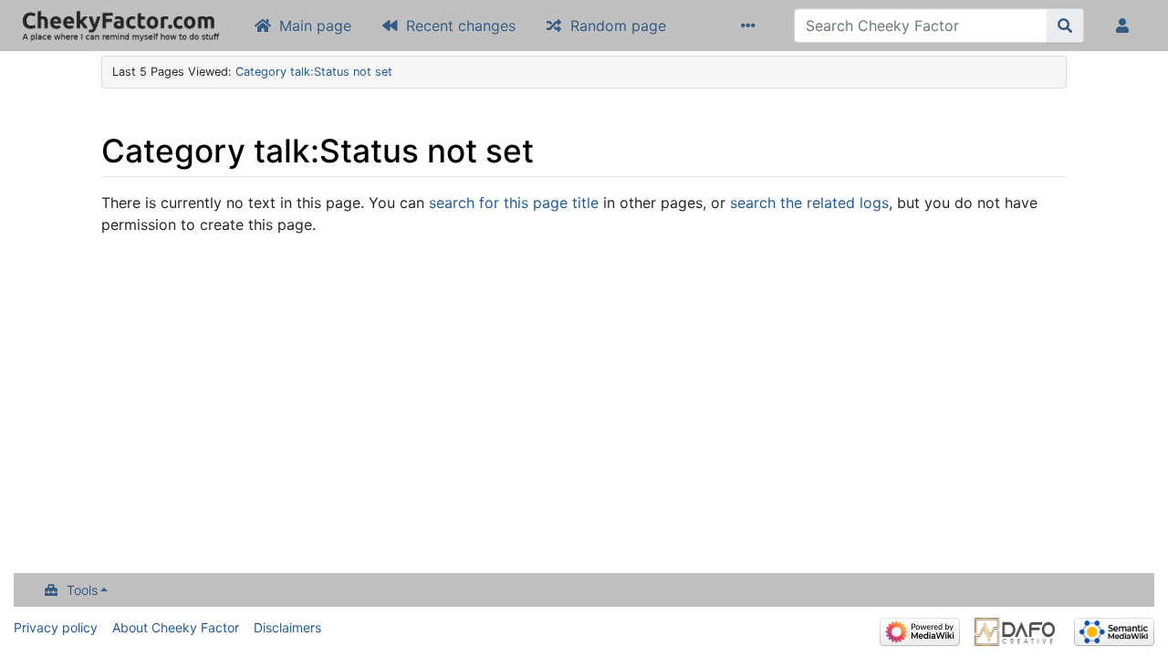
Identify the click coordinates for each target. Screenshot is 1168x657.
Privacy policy (56, 627)
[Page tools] (752, 25)
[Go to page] (1065, 25)
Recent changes (461, 25)
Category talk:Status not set (313, 71)
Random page (618, 25)
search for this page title (514, 202)
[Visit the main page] (119, 27)
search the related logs (809, 202)
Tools (82, 590)
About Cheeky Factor (175, 627)
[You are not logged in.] (1126, 25)
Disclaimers (287, 627)
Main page (315, 25)
